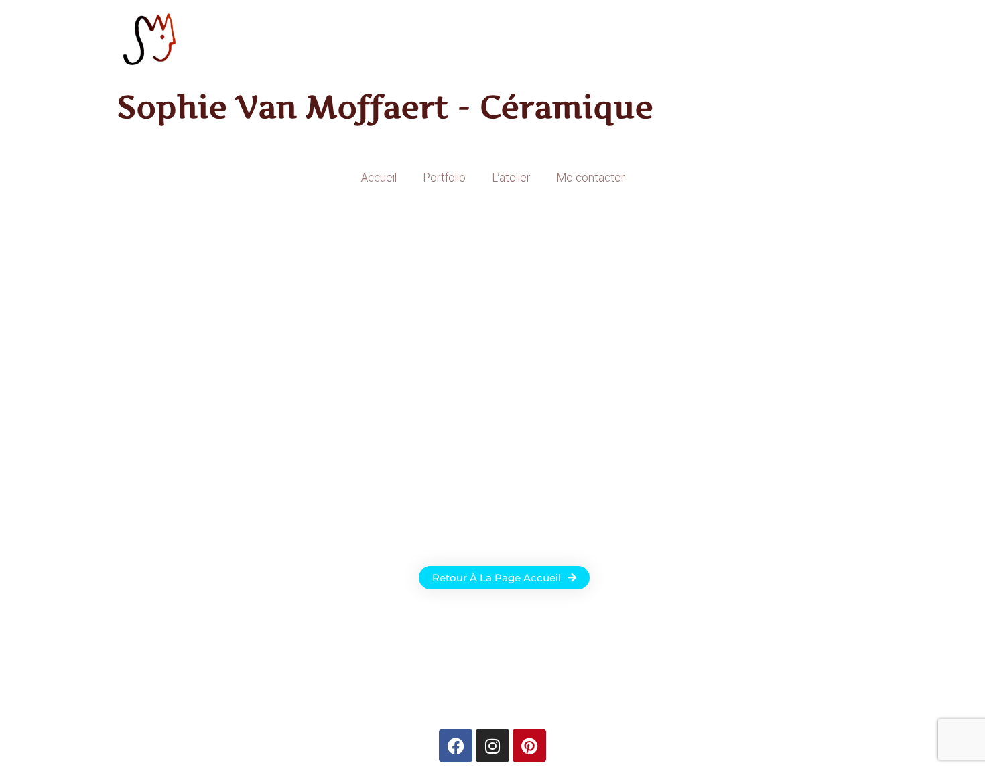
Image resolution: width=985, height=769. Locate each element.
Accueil (379, 177)
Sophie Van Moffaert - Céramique (385, 106)
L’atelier (511, 177)
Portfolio (444, 177)
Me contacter (591, 177)
